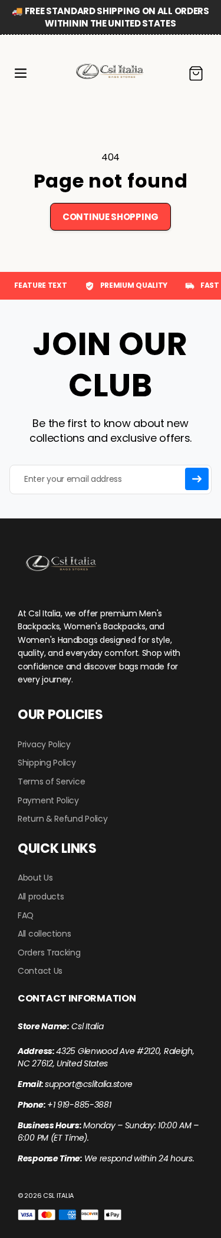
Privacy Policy (44, 744)
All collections (44, 934)
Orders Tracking (49, 952)
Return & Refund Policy (62, 819)
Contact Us (40, 971)
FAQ (26, 915)
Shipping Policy (47, 763)
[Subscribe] (197, 479)
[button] (21, 73)
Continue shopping (110, 217)
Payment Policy (48, 800)
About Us (35, 878)
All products (41, 896)
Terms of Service (51, 781)
